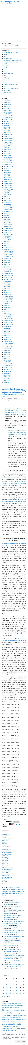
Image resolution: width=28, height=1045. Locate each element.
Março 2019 (7, 268)
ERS (5, 75)
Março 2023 (7, 178)
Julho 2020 (7, 238)
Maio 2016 (7, 332)
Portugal (13, 1026)
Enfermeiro (6, 1015)
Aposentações (8, 58)
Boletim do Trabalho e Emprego (13, 60)
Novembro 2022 (8, 185)
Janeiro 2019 (7, 272)
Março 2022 (7, 200)
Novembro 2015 (8, 343)
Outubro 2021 (8, 210)
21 (13, 990)
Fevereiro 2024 (8, 157)
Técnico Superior (10, 1030)
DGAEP (6, 67)
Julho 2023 (7, 170)
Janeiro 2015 (7, 362)
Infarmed (6, 81)
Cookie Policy (8, 1038)
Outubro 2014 (8, 367)
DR (4, 71)
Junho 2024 (7, 149)
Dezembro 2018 (8, 273)
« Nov (4, 996)
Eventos (6, 77)
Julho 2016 (7, 328)
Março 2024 (7, 155)
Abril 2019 (7, 266)
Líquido (14, 891)
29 (17, 993)
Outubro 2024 (8, 142)
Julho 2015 (7, 350)
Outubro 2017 (8, 300)
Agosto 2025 (7, 123)
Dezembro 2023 (8, 161)
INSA (5, 82)
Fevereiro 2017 (8, 315)
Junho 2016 (7, 330)
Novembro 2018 (8, 275)
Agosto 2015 (7, 349)
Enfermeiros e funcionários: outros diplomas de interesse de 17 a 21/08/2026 (14, 945)
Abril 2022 (7, 198)
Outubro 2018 (8, 277)
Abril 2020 (7, 243)
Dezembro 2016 (8, 318)
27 (10, 993)
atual (12, 887)
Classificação (8, 1007)
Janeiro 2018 (7, 294)
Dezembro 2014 (8, 364)
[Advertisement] (14, 20)
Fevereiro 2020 (8, 247)
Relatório (13, 1028)
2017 (3, 1003)
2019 (9, 887)
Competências (16, 1007)
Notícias (4, 1026)
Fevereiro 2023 (8, 179)
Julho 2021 (7, 215)
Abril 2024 (7, 153)
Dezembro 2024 (8, 138)
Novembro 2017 (8, 298)
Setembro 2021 (8, 211)
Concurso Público (19, 1010)
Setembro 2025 (8, 121)
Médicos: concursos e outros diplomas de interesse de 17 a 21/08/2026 (12, 951)
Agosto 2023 (7, 168)
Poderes (9, 1026)
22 (17, 990)
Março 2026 (7, 110)
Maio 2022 (7, 196)
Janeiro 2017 (7, 317)
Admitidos (13, 1003)
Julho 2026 (7, 102)
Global (11, 889)
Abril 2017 (6, 311)
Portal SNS (7, 90)
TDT (24, 1028)
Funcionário (23, 1015)
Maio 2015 (7, 354)
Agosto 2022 (7, 191)
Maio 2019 (7, 264)
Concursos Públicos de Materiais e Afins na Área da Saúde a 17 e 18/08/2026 (14, 966)
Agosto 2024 (7, 146)
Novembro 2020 (8, 230)
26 (6, 993)
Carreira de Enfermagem (11, 62)
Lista (8, 1019)
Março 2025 (7, 132)
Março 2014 (7, 380)
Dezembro (5, 889)
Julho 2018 (7, 283)
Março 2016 (7, 335)
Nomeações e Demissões (11, 84)
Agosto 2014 (7, 371)
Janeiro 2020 (7, 249)
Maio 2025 (7, 129)
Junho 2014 (7, 375)
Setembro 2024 (8, 144)
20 (10, 990)
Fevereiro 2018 (8, 292)
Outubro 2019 (8, 255)
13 (10, 987)
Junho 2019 (7, 262)
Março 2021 (7, 223)
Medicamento (19, 1022)
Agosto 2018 (7, 281)
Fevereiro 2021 (8, 225)
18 (3, 990)
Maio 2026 (7, 106)
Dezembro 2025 (8, 116)
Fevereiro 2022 (8, 202)
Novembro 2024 (8, 140)
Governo (3, 1017)
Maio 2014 (7, 377)
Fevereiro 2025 (8, 134)
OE (4, 86)
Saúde (17, 1028)
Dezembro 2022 (8, 183)
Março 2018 (7, 290)
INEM (11, 1017)
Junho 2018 (7, 285)
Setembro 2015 (8, 347)
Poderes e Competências (11, 88)
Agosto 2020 (7, 236)
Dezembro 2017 (8, 296)
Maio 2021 (7, 219)
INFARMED (15, 1017)
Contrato (4, 1013)
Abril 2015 (7, 356)
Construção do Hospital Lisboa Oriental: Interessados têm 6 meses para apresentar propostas (7, 839)
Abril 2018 (7, 288)
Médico (10, 1024)
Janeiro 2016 (7, 339)
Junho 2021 (7, 217)
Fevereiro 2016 (8, 337)
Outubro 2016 (8, 322)
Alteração (18, 1003)
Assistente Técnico (18, 1005)
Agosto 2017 (7, 303)
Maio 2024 (7, 151)
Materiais (13, 1022)
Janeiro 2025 (7, 136)
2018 (5, 1003)
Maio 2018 (7, 287)
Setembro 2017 (8, 302)
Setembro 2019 (8, 256)
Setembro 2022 (8, 189)
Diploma (12, 1013)
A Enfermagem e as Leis (10, 2)
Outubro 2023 (8, 164)
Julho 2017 (7, 305)
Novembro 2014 (8, 365)
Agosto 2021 (7, 213)
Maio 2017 (7, 309)
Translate (15, 45)
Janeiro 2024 (7, 159)
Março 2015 (7, 358)
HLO (14, 889)
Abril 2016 (7, 334)
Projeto (16, 1026)
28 (13, 993)
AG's (5, 56)
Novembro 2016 (8, 320)
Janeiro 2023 (7, 181)
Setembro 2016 (8, 324)
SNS (22, 1028)
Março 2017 (7, 313)
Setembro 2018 (8, 279)
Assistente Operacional (8, 1005)
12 (6, 987)
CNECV (6, 64)
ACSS (5, 54)
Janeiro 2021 (7, 226)
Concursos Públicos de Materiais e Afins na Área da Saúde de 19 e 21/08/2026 (14, 957)
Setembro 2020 (8, 234)
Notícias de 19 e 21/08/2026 (12, 940)
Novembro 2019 (8, 253)
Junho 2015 (7, 352)
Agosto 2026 (7, 101)
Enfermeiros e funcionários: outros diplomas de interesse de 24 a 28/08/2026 (14, 912)
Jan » (8, 996)
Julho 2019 (7, 260)
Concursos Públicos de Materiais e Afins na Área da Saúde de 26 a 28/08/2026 (14, 923)
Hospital (7, 1017)
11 (3, 987)
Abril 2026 (7, 108)
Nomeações (17, 1024)
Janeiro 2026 (7, 114)
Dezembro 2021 (8, 206)
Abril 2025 (7, 131)
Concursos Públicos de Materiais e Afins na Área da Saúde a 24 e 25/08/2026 (14, 932)
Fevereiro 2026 (8, 112)
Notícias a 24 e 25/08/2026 (12, 927)
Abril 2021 (7, 221)
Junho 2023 (7, 172)
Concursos (7, 66)
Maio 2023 (7, 174)
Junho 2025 (7, 127)
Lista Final (5, 1022)
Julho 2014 (7, 373)
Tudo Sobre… (7, 92)
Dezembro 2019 (8, 251)
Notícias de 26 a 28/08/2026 (12, 906)
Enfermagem (18, 1013)
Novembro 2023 (8, 163)
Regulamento (6, 1028)
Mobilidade (4, 1024)
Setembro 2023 (8, 166)
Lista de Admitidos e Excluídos (18, 1019)
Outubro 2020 (8, 232)
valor (10, 893)
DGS (5, 69)
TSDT (3, 1030)
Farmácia (18, 1015)
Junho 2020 (7, 240)
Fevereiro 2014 (8, 382)
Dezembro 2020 (8, 228)
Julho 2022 (7, 193)
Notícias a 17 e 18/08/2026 (12, 961)
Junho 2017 (7, 307)
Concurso (18, 887)
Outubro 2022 (8, 187)
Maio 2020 (7, 241)
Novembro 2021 (8, 208)
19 (6, 990)
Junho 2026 (7, 104)
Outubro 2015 (8, 345)
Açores (3, 1007)
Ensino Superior (8, 73)
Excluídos (13, 1015)
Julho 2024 (7, 148)
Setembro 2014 (8, 369)
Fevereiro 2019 (8, 270)
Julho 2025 (7, 125)
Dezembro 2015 (8, 341)
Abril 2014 (7, 379)
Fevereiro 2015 (8, 360)
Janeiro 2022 (7, 204)
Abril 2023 (7, 176)
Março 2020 (7, 245)
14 (13, 987)
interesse (4, 1019)
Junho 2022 (7, 194)
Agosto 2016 (7, 326)
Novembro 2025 (8, 117)
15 (17, 987)
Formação (6, 79)
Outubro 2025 (8, 119)
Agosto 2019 (7, 258)
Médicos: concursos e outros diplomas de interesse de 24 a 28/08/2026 (12, 917)
